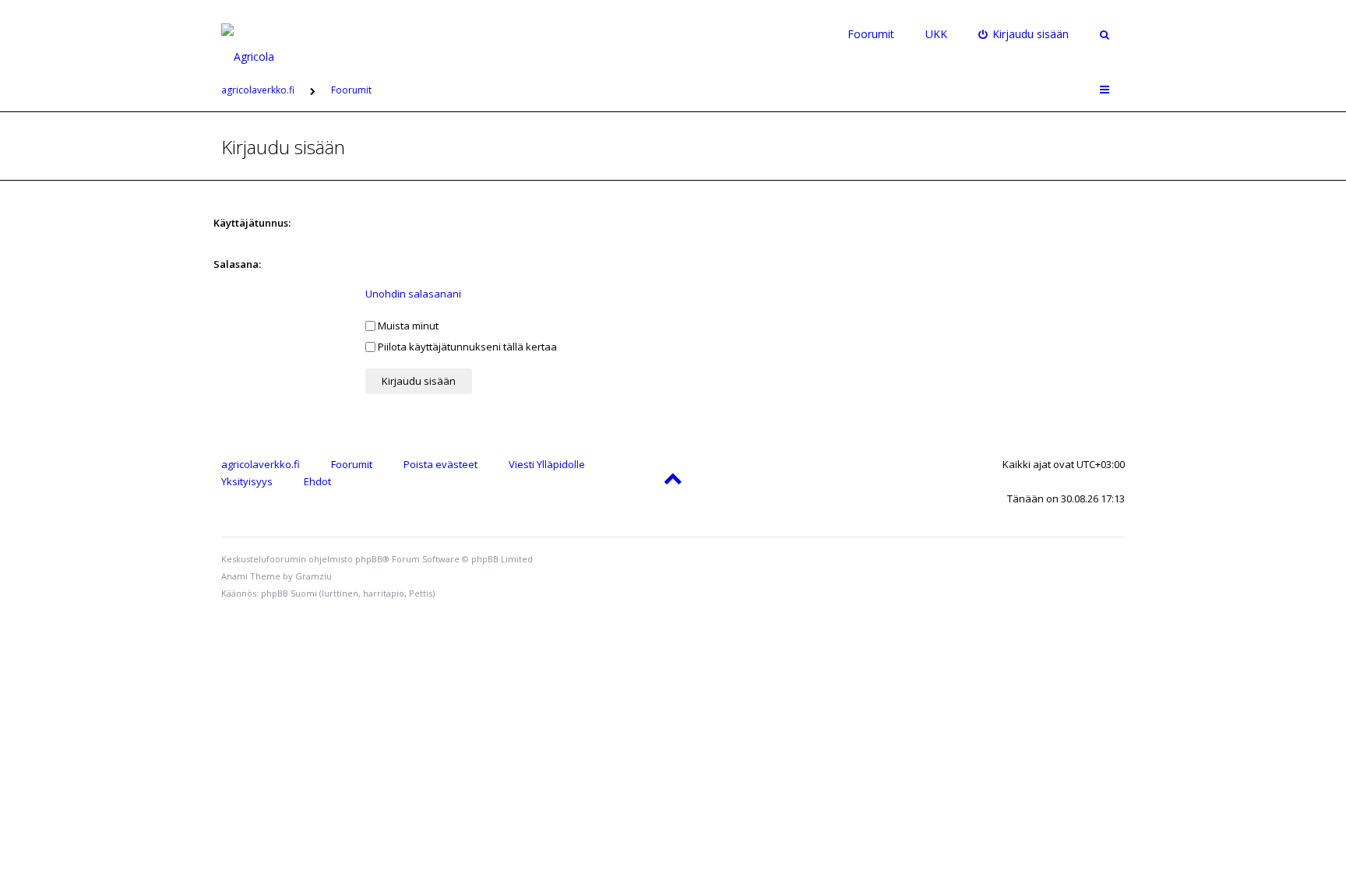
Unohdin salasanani (413, 294)
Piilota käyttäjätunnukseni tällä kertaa (466, 347)
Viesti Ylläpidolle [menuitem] (547, 464)
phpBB (368, 559)
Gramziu (313, 576)
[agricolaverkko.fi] (265, 34)
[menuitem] (1024, 34)
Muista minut (407, 326)
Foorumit (870, 33)
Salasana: (237, 264)
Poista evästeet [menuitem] (440, 464)
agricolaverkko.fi (260, 464)
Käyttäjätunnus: (252, 223)
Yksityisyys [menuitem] (247, 481)
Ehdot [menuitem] (317, 481)
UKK (936, 33)
